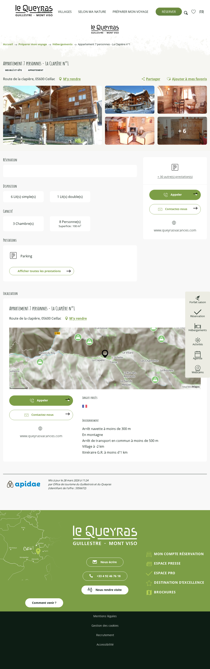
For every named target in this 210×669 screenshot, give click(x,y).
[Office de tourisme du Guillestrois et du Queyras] (34, 12)
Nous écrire (108, 562)
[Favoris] (194, 11)
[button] (184, 12)
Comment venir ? (44, 603)
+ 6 (182, 131)
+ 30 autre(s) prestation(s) (175, 177)
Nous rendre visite (109, 590)
